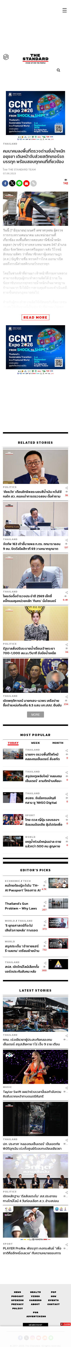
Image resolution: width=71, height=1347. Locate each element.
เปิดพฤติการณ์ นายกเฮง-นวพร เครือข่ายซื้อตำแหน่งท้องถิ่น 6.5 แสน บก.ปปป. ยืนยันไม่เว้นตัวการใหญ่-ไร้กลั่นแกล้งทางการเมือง (32, 702)
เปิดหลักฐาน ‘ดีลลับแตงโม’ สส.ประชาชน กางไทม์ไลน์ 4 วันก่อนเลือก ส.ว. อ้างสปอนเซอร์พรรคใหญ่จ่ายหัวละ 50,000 (31, 1198)
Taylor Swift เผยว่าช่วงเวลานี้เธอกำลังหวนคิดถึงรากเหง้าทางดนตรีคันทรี (32, 1094)
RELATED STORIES (35, 442)
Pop (53, 1292)
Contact (53, 1304)
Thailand (10, 144)
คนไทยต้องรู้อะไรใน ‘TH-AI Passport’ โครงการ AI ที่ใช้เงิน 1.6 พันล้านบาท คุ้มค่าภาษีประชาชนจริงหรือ (22, 887)
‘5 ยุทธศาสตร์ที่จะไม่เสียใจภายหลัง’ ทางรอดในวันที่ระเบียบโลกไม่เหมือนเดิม (21, 927)
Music (7, 1087)
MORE (35, 715)
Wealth (35, 1292)
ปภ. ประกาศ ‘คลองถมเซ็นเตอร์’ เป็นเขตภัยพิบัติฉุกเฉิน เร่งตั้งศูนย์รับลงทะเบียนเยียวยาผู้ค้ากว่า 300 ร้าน (32, 1146)
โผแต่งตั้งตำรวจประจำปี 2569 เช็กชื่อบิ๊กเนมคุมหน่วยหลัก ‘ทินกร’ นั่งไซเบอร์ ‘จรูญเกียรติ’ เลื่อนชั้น (29, 598)
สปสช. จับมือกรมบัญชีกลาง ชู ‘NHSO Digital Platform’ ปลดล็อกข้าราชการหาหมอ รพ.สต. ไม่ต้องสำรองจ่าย (42, 800)
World (30, 837)
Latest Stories (35, 990)
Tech (27, 881)
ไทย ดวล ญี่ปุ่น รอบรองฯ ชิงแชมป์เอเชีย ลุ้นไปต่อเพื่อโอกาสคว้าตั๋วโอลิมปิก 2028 (43, 821)
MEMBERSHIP (35, 1325)
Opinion (17, 1300)
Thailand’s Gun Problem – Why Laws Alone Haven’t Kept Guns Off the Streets (21, 905)
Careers (35, 1300)
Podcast (17, 1296)
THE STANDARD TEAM (22, 169)
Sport (30, 815)
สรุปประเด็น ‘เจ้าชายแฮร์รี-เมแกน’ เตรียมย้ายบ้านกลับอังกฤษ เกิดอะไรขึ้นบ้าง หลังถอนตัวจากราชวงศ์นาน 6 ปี (22, 948)
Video (35, 1296)
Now (53, 1296)
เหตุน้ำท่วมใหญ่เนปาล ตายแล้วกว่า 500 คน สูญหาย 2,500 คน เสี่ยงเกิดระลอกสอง (43, 843)
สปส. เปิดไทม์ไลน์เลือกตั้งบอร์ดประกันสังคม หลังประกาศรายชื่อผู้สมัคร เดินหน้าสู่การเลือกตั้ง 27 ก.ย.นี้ (22, 968)
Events (53, 1300)
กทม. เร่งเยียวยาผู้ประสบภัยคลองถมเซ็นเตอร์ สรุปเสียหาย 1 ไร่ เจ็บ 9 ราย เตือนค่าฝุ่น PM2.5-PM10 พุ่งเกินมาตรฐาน (31, 1041)
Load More (35, 1262)
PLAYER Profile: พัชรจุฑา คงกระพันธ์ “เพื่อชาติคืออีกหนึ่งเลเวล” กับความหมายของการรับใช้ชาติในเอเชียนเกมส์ (32, 1250)
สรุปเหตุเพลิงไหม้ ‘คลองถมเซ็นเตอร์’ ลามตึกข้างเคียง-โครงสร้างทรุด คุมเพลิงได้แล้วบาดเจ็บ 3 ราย (43, 778)
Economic (12, 881)
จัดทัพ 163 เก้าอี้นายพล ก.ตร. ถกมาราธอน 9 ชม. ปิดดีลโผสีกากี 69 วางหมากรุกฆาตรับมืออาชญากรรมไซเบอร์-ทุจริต (31, 546)
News (17, 1292)
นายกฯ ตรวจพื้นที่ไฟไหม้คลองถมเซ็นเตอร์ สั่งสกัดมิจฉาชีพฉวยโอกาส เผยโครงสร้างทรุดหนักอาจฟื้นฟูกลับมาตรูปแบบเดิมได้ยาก (43, 756)
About (35, 1304)
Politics (10, 487)
